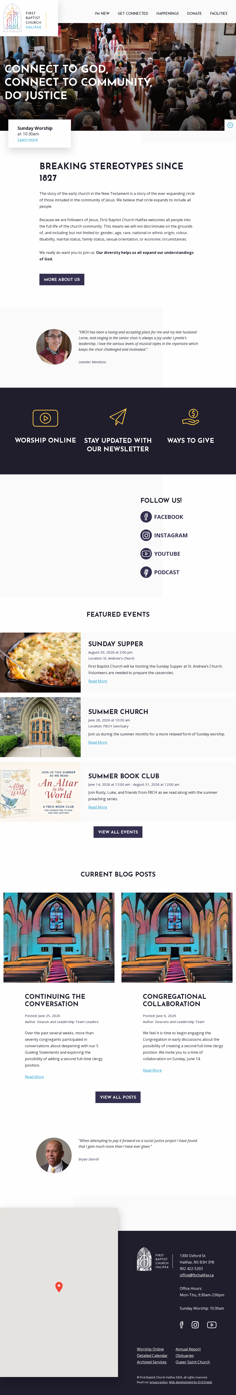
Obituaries (185, 1355)
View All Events (118, 832)
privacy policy (159, 1382)
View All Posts (118, 1098)
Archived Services (152, 1362)
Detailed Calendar (152, 1355)
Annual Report (188, 1349)
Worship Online (150, 1349)
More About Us (62, 280)
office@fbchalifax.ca (197, 1275)
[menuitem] (102, 14)
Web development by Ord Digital (190, 1382)
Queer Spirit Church (193, 1362)
